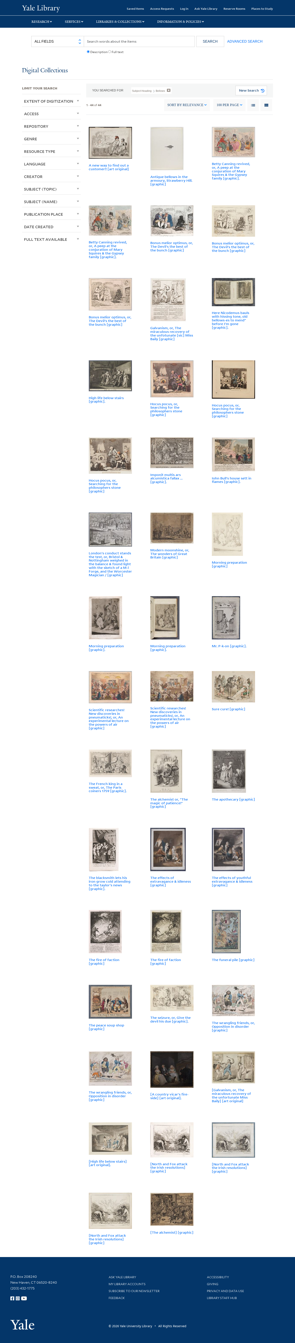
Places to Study (262, 8)
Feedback (117, 1298)
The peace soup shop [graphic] (106, 1027)
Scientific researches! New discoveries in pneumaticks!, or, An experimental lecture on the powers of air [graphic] (109, 719)
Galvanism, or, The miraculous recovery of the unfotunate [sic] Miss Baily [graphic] (171, 333)
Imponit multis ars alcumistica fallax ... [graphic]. (166, 478)
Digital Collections (45, 70)
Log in (184, 8)
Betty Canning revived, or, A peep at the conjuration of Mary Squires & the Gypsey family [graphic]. (231, 171)
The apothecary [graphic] (233, 799)
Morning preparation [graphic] (229, 564)
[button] (210, 41)
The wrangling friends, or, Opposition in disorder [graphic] (233, 1026)
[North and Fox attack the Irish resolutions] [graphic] (168, 1167)
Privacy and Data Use (225, 1291)
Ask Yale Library (205, 8)
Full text (118, 52)
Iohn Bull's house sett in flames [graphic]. (231, 480)
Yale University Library (41, 8)
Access (31, 113)
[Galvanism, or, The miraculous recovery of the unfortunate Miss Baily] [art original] (231, 1095)
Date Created (38, 226)
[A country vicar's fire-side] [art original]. (169, 1096)
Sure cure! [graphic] (228, 709)
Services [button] (73, 21)
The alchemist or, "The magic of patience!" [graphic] (169, 803)
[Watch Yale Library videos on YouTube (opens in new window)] (24, 1298)
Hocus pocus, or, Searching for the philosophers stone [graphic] (166, 409)
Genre (30, 138)
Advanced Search (245, 41)
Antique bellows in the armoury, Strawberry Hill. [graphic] (171, 180)
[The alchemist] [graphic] (171, 1232)
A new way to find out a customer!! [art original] (109, 167)
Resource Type (39, 151)
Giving (212, 1284)
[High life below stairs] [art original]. (108, 1163)
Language (35, 164)
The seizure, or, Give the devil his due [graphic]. (170, 1019)
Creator (33, 176)
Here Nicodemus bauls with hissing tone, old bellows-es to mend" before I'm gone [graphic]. (230, 320)
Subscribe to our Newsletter (134, 1291)
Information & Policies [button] (179, 21)
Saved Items (135, 8)
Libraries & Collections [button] (119, 21)
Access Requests (162, 8)
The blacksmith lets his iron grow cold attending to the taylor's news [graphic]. (109, 883)
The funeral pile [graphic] (233, 960)
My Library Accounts (127, 1284)
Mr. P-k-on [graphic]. (229, 646)
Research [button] (40, 21)
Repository (36, 126)
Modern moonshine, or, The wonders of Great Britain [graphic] (169, 554)
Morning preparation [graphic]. (106, 648)
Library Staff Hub (222, 1298)
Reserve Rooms (234, 8)
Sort (185, 105)
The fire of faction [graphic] (104, 962)
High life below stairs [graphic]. (106, 400)
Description (99, 52)
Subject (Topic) (40, 189)
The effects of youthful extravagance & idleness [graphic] (232, 881)
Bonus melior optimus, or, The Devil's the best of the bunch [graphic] (171, 246)
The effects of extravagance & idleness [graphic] (170, 881)
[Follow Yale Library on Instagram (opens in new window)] (18, 1298)
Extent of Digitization (48, 101)
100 (228, 105)
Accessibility (218, 1277)
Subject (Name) (40, 201)
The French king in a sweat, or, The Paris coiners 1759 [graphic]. (108, 787)
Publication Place (43, 214)
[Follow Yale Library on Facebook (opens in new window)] (12, 1298)
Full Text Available (45, 239)
